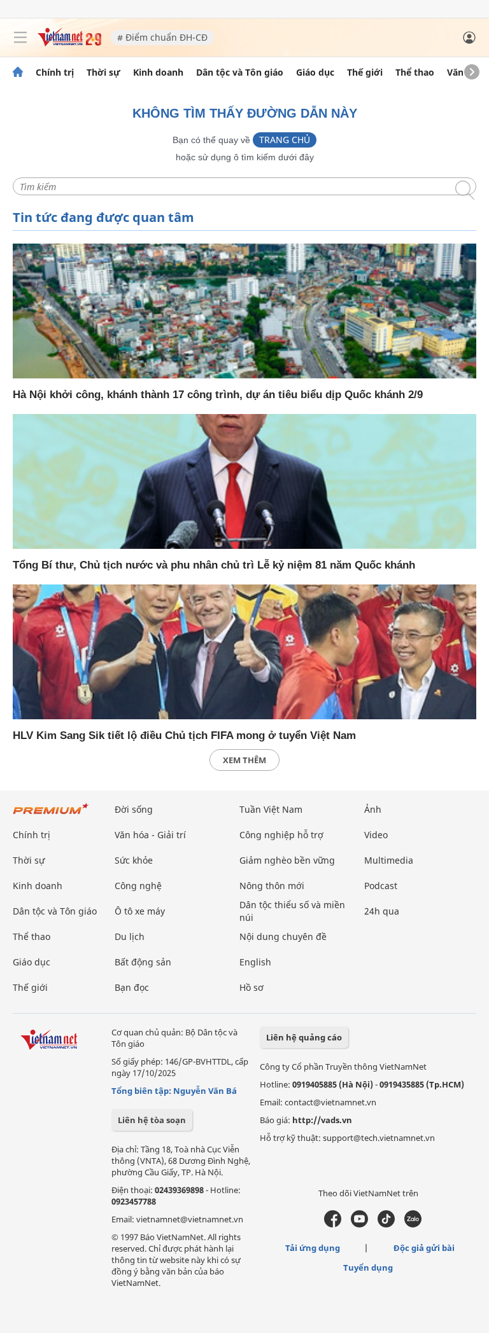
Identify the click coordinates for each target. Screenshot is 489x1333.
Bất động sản (143, 962)
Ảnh (372, 809)
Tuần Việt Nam (270, 809)
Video (376, 835)
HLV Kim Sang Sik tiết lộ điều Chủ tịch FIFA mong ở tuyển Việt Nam (184, 735)
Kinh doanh (158, 72)
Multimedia (388, 860)
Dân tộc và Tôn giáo (239, 72)
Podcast (380, 886)
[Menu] (20, 37)
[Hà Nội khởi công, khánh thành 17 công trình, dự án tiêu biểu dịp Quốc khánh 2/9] (244, 311)
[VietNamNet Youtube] (359, 1224)
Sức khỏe (134, 860)
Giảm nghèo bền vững (287, 860)
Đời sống (134, 809)
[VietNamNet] (18, 72)
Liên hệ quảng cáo (304, 1037)
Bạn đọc (132, 987)
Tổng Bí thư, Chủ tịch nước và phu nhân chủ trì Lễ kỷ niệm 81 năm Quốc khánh (214, 565)
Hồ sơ (251, 987)
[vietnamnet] (69, 43)
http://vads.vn (322, 1120)
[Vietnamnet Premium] (51, 815)
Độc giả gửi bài (424, 1248)
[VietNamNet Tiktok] (386, 1224)
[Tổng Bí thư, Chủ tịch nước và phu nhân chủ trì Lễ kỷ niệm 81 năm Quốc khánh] (244, 481)
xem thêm (244, 760)
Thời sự (103, 72)
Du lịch (130, 936)
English (255, 962)
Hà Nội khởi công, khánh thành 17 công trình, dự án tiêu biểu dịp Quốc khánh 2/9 (218, 395)
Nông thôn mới (271, 886)
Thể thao (414, 72)
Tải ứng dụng (312, 1248)
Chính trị (55, 72)
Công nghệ (138, 886)
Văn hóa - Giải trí (150, 835)
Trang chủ (284, 140)
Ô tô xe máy (140, 911)
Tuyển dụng (368, 1267)
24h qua (381, 911)
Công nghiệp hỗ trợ (281, 835)
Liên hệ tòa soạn (152, 1120)
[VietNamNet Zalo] (413, 1224)
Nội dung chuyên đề (283, 936)
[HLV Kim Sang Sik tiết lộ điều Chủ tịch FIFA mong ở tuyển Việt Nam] (244, 651)
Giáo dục (315, 72)
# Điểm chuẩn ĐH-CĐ (162, 37)
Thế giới (365, 72)
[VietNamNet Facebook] (332, 1224)
